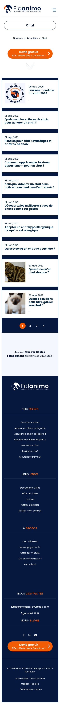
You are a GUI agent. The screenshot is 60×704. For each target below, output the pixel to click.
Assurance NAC (30, 451)
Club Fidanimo (30, 541)
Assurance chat (30, 445)
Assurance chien (30, 422)
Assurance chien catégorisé (30, 428)
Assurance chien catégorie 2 (30, 439)
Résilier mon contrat (30, 510)
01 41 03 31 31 (31, 613)
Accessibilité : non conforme (30, 678)
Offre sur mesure (30, 552)
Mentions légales (30, 683)
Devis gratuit (28, 53)
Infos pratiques (30, 493)
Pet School (30, 564)
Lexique (30, 499)
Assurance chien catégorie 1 (30, 433)
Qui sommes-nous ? (30, 558)
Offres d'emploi (30, 505)
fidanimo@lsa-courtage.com (31, 606)
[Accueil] (22, 8)
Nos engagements (30, 547)
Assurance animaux (30, 456)
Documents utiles (30, 487)
